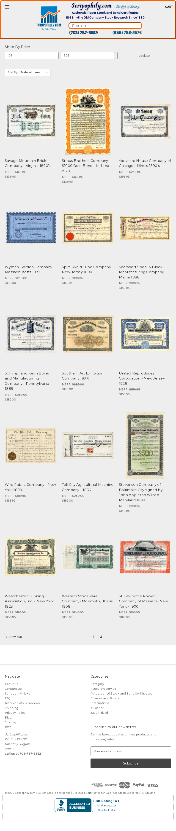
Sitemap (11, 722)
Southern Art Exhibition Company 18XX (83, 376)
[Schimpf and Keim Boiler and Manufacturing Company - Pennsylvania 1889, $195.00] (31, 334)
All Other (97, 708)
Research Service (103, 689)
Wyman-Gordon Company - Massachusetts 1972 (30, 269)
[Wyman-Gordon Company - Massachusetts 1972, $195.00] (31, 227)
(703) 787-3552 (83, 32)
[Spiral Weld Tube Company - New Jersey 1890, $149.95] (88, 227)
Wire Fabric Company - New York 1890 (30, 487)
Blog (8, 717)
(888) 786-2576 (127, 32)
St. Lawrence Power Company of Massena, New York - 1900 (143, 601)
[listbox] (35, 72)
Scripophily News (17, 693)
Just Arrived (99, 713)
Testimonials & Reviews (22, 703)
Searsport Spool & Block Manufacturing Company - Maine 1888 (142, 272)
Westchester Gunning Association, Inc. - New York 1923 (29, 601)
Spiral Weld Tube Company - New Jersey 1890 (87, 269)
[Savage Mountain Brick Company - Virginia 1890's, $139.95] (31, 121)
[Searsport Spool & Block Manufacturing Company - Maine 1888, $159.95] (145, 227)
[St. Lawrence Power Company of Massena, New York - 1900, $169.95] (145, 557)
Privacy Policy (15, 713)
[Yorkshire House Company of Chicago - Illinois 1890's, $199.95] (145, 121)
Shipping (11, 708)
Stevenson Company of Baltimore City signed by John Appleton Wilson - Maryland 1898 (140, 492)
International (100, 703)
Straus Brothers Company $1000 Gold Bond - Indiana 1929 (85, 165)
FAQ (8, 698)
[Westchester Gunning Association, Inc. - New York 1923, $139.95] (31, 557)
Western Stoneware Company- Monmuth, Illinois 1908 (87, 601)
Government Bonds (105, 698)
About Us (11, 684)
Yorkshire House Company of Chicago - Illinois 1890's (145, 163)
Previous (15, 637)
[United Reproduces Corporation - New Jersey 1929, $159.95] (145, 334)
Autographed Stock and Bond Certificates (121, 693)
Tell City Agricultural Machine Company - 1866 (88, 487)
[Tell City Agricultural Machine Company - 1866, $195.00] (88, 445)
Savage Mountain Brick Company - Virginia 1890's (27, 163)
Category (97, 684)
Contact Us (13, 689)
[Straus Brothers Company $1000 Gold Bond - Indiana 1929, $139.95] (88, 121)
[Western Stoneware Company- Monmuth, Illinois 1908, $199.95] (88, 557)
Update (144, 55)
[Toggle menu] (7, 7)
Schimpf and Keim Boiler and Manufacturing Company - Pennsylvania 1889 (27, 381)
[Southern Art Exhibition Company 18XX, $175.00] (88, 334)
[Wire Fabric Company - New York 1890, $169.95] (31, 445)
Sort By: (13, 72)
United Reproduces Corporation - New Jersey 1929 (142, 378)
